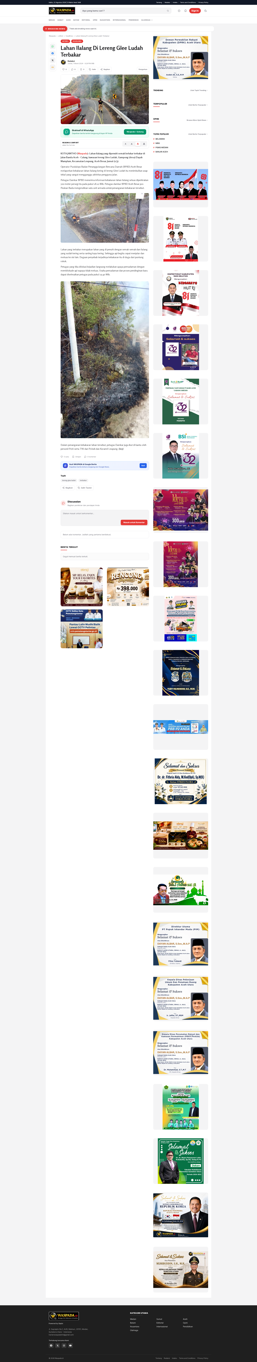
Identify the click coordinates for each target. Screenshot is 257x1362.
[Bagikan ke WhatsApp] (52, 46)
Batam (76, 20)
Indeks (175, 2)
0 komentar (91, 457)
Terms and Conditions (188, 2)
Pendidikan (134, 20)
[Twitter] (57, 1345)
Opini (95, 20)
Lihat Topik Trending (198, 90)
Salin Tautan (86, 488)
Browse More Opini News (196, 120)
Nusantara (105, 20)
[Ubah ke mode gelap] (205, 10)
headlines (69, 36)
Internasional (119, 20)
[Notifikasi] (185, 10)
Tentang (159, 2)
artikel (60, 36)
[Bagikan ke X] (52, 60)
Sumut (60, 20)
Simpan (78, 457)
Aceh (68, 20)
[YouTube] (70, 1345)
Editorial (86, 20)
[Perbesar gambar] (144, 79)
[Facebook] (51, 1345)
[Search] (167, 10)
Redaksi (167, 2)
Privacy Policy (203, 2)
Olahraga (145, 20)
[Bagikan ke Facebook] (52, 53)
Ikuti (143, 466)
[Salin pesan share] (52, 67)
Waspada (52, 36)
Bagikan (69, 488)
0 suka (66, 457)
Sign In (195, 10)
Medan (52, 20)
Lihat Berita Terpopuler (197, 105)
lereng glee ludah (69, 480)
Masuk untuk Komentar (134, 522)
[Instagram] (64, 1345)
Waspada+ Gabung (135, 132)
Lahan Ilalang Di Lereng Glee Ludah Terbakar (92, 36)
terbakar (83, 480)
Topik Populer (161, 134)
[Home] (179, 10)
